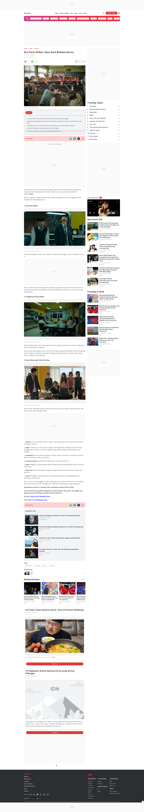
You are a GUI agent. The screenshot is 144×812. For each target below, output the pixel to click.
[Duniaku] (27, 13)
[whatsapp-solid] (70, 138)
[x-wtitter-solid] (78, 138)
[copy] (82, 138)
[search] (104, 13)
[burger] (119, 13)
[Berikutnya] (86, 589)
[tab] (29, 112)
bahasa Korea (68, 190)
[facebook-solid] (74, 138)
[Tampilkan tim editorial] (84, 573)
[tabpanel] (55, 125)
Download (26, 795)
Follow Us (26, 791)
